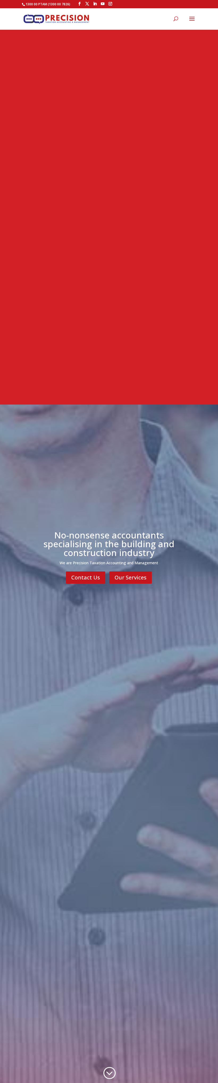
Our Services (130, 577)
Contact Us (85, 577)
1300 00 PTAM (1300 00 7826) (48, 4)
